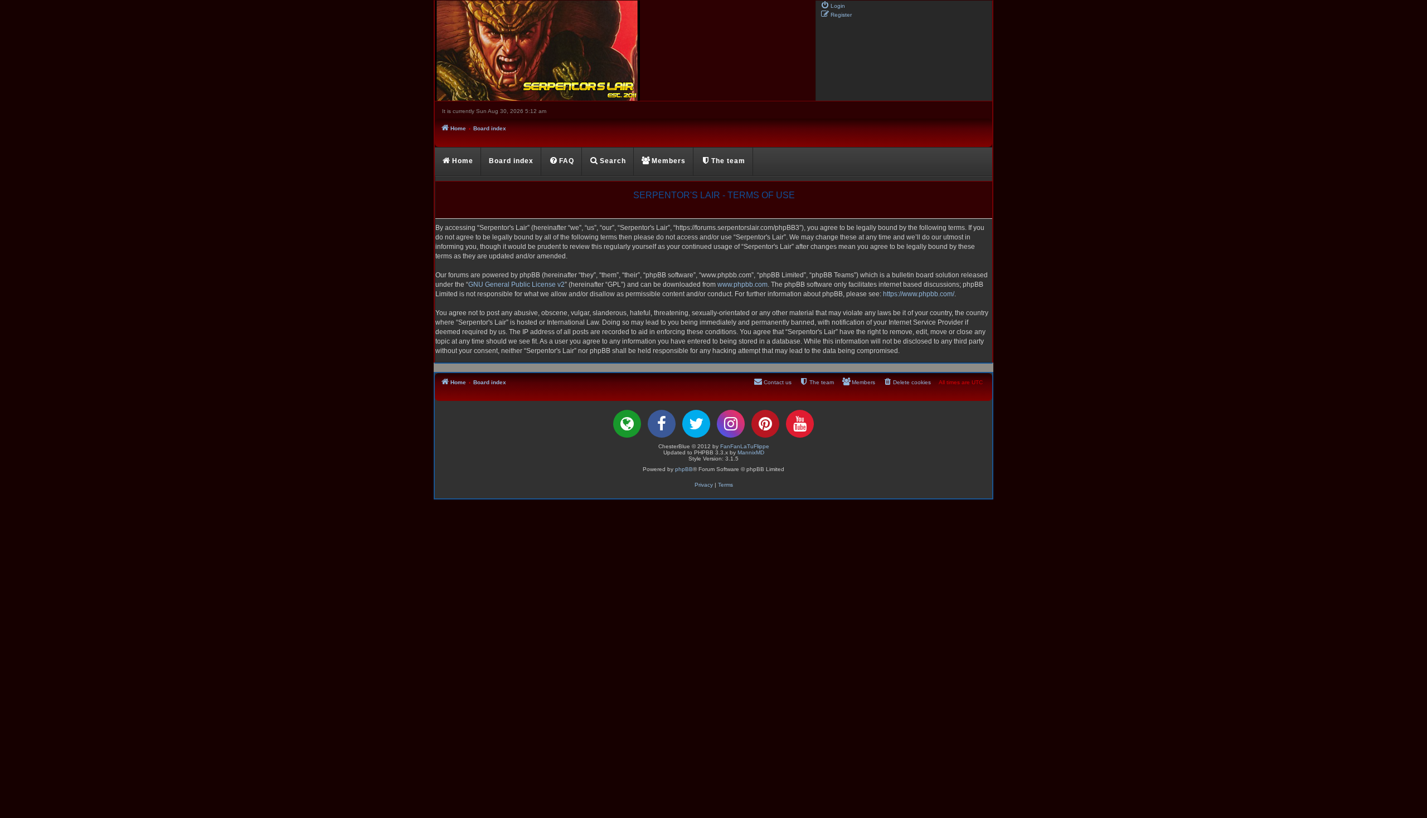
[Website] (627, 424)
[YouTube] (800, 424)
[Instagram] (731, 424)
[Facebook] (662, 424)
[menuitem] (833, 5)
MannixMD (750, 452)
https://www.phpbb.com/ (918, 294)
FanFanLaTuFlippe (744, 446)
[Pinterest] (765, 424)
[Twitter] (696, 424)
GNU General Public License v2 (516, 284)
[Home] (624, 51)
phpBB (684, 469)
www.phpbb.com (742, 284)
